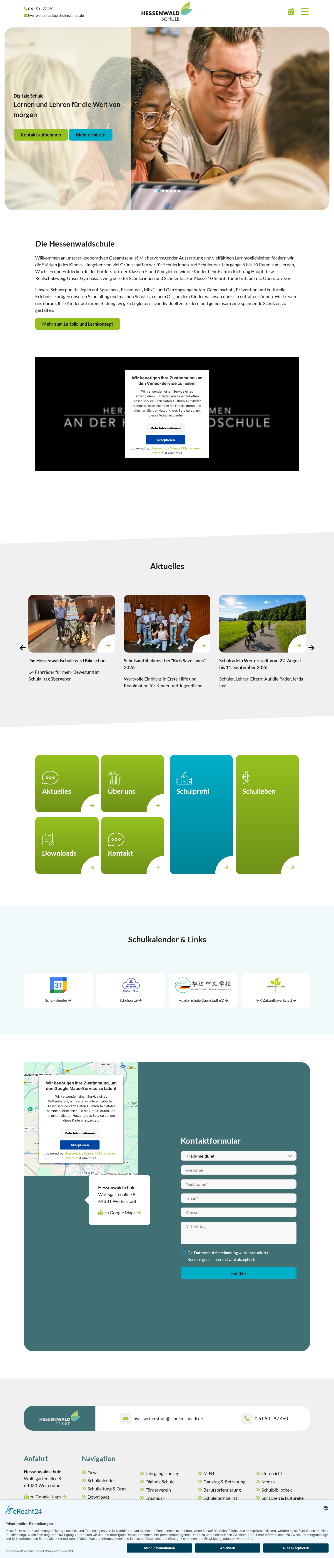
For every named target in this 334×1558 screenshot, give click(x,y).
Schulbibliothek (277, 1489)
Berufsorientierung (222, 1489)
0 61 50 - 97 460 (271, 1418)
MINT (209, 1473)
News (93, 1472)
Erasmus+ (155, 1498)
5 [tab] (171, 191)
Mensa (268, 1481)
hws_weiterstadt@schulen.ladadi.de (168, 1418)
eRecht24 (175, 453)
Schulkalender (101, 1480)
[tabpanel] (167, 118)
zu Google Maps (120, 1212)
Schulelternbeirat (220, 1498)
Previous (22, 647)
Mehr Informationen (165, 428)
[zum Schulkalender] (291, 12)
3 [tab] (163, 191)
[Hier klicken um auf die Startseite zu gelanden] (167, 11)
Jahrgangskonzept (163, 1473)
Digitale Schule (159, 1481)
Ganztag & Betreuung (224, 1481)
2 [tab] (159, 191)
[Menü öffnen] (304, 11)
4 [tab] (167, 191)
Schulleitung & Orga (107, 1488)
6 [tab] (175, 191)
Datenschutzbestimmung (216, 1252)
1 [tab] (155, 191)
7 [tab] (179, 191)
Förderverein (158, 1489)
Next (311, 647)
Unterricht (272, 1473)
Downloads (98, 1497)
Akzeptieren (166, 440)
